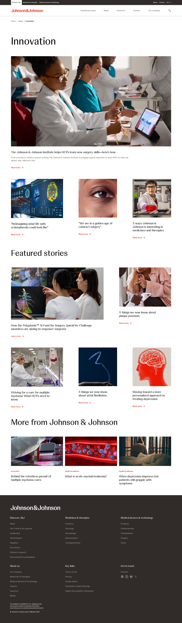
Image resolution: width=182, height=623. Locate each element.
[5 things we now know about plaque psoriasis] (145, 287)
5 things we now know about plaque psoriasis (137, 314)
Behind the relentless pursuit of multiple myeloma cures (31, 478)
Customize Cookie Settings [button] (77, 586)
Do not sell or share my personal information (24, 606)
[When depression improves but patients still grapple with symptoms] (145, 451)
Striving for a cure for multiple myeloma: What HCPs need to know (30, 395)
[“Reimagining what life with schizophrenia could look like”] (37, 198)
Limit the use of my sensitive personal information (26, 608)
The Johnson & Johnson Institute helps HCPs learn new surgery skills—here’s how (63, 152)
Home (13, 21)
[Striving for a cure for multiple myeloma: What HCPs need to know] (37, 367)
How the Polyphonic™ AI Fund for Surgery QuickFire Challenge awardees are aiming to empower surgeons (51, 327)
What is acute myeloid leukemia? (86, 476)
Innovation (15, 471)
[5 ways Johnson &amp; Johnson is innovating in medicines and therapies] (152, 198)
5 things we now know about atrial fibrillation (93, 393)
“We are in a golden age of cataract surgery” (95, 225)
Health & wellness (72, 471)
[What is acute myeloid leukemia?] (91, 451)
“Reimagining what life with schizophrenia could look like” (29, 225)
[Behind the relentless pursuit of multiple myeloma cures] (37, 451)
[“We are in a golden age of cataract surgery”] (98, 198)
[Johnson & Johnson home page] (27, 10)
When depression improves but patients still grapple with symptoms (139, 479)
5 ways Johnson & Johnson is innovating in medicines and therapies (148, 226)
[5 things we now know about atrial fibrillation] (98, 367)
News (21, 21)
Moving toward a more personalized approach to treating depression (149, 395)
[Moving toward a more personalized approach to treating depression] (152, 367)
